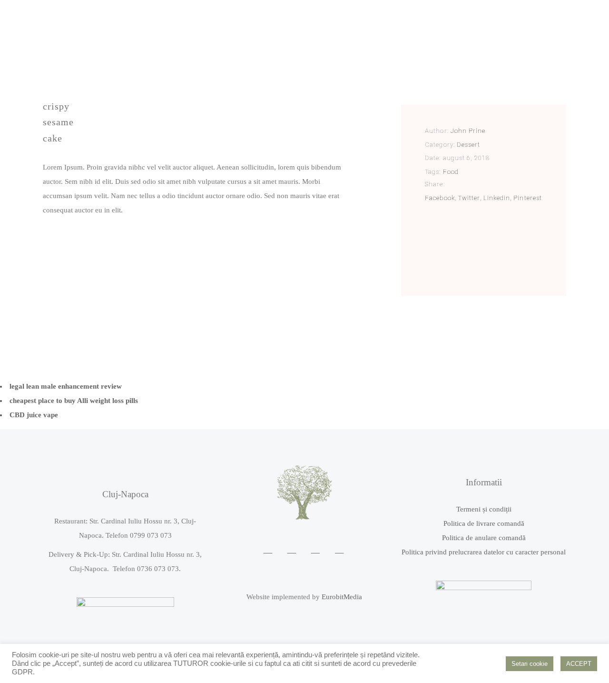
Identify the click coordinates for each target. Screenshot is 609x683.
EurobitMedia (342, 597)
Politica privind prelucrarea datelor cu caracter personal (484, 552)
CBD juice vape (34, 415)
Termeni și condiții (483, 509)
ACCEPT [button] (578, 663)
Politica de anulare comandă (484, 538)
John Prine (468, 130)
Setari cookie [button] (529, 663)
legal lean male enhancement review (66, 386)
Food (451, 171)
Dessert (468, 144)
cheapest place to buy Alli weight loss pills (74, 400)
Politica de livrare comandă (483, 523)
